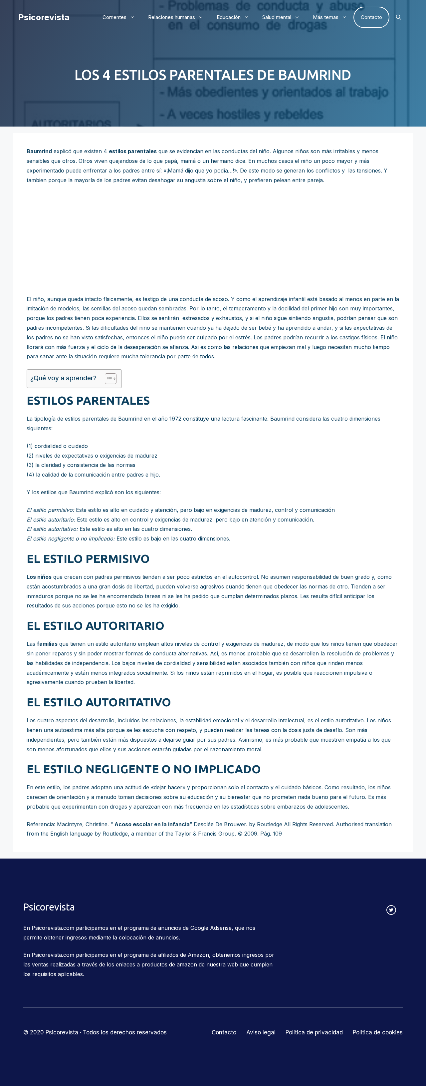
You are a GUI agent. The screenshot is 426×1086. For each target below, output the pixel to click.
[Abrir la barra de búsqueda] (398, 17)
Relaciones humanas (171, 17)
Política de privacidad (314, 1032)
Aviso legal (261, 1032)
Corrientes (114, 17)
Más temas (325, 17)
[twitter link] (391, 910)
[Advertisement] (213, 239)
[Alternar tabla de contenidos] (107, 378)
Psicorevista (44, 17)
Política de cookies (378, 1032)
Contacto (371, 17)
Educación (229, 17)
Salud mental (276, 17)
